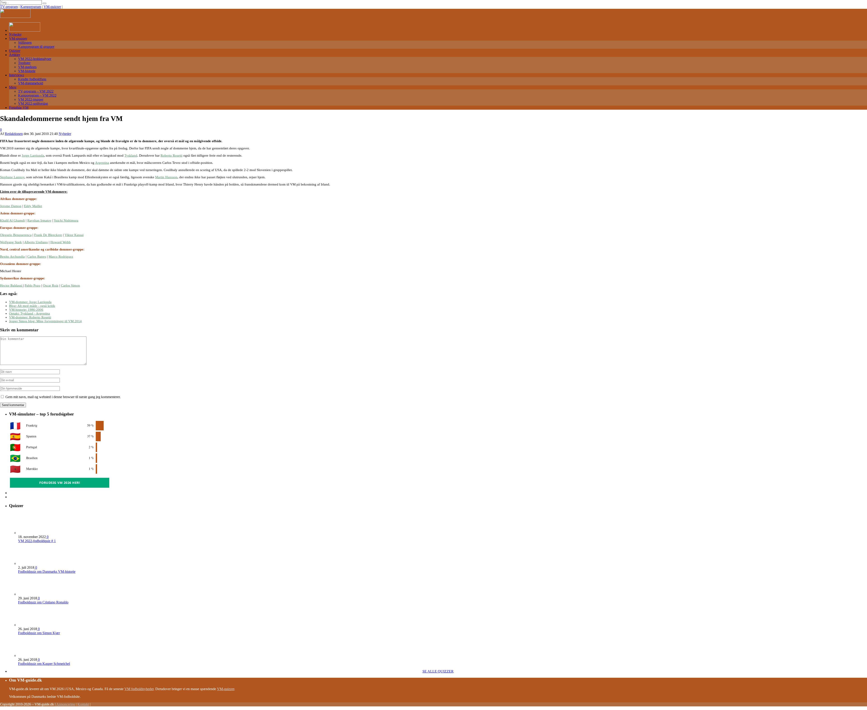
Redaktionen (14, 134)
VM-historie (26, 71)
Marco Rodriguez (61, 256)
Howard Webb (60, 242)
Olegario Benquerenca (16, 235)
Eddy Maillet (33, 206)
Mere (12, 87)
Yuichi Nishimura (66, 220)
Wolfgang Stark (11, 242)
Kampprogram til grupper (36, 47)
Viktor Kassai (74, 235)
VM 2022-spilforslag (33, 103)
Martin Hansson (166, 177)
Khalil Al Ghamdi (12, 220)
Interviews (16, 75)
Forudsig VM (18, 107)
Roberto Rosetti (171, 155)
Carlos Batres (36, 256)
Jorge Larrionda (33, 155)
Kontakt (83, 704)
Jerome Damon (10, 206)
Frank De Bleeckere (48, 235)
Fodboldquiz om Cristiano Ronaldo (43, 602)
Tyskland (130, 155)
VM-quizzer (52, 7)
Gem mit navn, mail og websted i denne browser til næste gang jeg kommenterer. (63, 397)
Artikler (14, 55)
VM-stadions (27, 67)
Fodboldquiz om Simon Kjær (39, 633)
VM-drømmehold (30, 83)
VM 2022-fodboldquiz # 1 (37, 541)
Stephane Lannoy (12, 177)
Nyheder (15, 34)
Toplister (24, 63)
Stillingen (25, 42)
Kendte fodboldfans (32, 79)
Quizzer (14, 51)
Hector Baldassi (11, 285)
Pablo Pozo (32, 285)
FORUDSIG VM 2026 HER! (59, 482)
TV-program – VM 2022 (36, 91)
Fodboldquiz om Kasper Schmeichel (44, 664)
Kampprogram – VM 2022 (37, 95)
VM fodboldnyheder (139, 689)
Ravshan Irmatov (39, 220)
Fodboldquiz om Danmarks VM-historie (46, 571)
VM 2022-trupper (30, 99)
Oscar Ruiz (50, 285)
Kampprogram (30, 7)
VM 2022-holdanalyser (34, 59)
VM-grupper (18, 38)
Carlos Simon (70, 285)
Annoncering (65, 704)
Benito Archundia (12, 256)
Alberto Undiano (36, 242)
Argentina (102, 163)
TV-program (9, 7)
